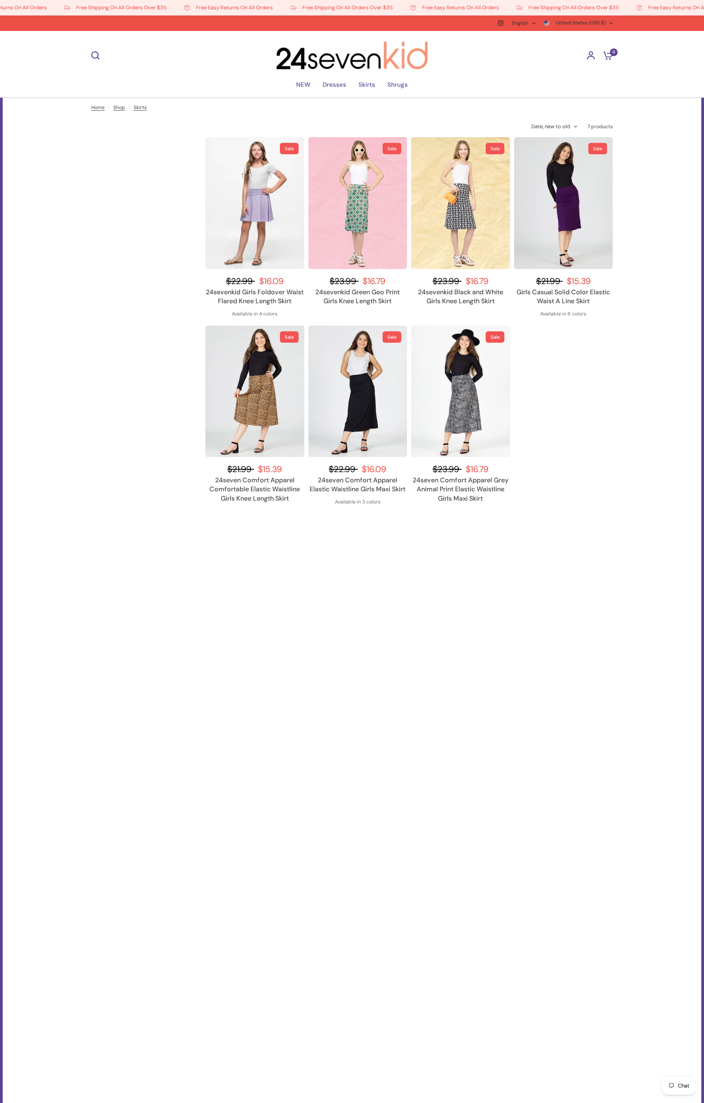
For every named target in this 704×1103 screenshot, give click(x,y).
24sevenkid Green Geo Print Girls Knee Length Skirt (357, 296)
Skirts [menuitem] (367, 85)
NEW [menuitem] (303, 85)
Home (98, 107)
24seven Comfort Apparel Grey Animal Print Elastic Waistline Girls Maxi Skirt (460, 489)
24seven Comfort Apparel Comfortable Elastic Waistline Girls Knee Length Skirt (254, 489)
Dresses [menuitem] (334, 85)
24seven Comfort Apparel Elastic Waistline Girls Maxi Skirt (357, 484)
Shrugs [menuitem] (397, 85)
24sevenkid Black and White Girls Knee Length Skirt (460, 296)
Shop (119, 107)
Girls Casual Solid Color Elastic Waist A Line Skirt (563, 296)
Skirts (140, 107)
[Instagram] (500, 23)
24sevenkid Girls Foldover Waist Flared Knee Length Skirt (255, 296)
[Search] (97, 55)
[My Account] (591, 55)
